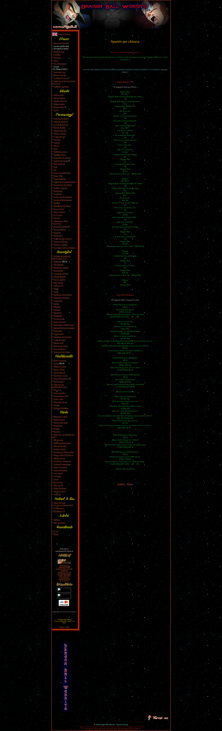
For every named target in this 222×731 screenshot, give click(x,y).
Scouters (57, 232)
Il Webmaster (59, 508)
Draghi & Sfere (60, 127)
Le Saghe (57, 476)
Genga (56, 304)
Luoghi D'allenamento (63, 200)
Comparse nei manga (62, 158)
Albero (56, 145)
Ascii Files (58, 482)
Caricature (58, 301)
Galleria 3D (58, 285)
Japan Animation (61, 470)
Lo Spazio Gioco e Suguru (64, 247)
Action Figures (60, 322)
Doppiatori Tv (59, 511)
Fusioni (57, 142)
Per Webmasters (60, 63)
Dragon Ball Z (59, 98)
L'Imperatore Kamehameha (65, 182)
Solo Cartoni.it (64, 577)
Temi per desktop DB (62, 378)
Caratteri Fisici (60, 155)
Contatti (57, 54)
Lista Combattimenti (62, 173)
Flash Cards (58, 399)
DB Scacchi (58, 440)
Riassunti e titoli (60, 416)
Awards (57, 428)
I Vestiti (57, 218)
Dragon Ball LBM (64, 575)
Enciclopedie (59, 319)
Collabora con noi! (61, 78)
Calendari (58, 331)
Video (59, 363)
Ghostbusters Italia (64, 574)
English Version (64, 34)
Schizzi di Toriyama (62, 352)
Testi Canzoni (59, 393)
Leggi (56, 531)
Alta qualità (58, 282)
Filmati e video (60, 366)
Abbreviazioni (59, 458)
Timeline (57, 494)
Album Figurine (60, 446)
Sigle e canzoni (60, 360)
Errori (56, 479)
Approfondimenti (61, 121)
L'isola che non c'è (64, 572)
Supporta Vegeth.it (61, 43)
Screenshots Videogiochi (64, 325)
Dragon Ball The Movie (63, 455)
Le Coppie (58, 215)
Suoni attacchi (60, 372)
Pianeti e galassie (61, 244)
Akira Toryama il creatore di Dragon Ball (62, 504)
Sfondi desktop (60, 276)
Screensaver (58, 381)
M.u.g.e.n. (58, 390)
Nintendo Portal (64, 567)
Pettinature (58, 191)
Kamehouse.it (64, 565)
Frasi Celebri (59, 209)
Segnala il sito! (60, 72)
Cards (56, 291)
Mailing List (59, 51)
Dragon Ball (59, 95)
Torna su (61, 627)
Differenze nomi (60, 152)
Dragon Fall (58, 343)
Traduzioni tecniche (62, 161)
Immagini (61, 261)
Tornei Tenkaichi (61, 241)
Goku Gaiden (59, 104)
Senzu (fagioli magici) (63, 238)
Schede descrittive (61, 118)
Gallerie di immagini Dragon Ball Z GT (61, 257)
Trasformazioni (60, 179)
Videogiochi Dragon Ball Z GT (59, 385)
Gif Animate (59, 264)
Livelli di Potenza (61, 124)
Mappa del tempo (61, 346)
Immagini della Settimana (64, 328)
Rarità (56, 288)
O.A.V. (56, 110)
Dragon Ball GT (60, 101)
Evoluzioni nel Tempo (63, 185)
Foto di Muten (60, 349)
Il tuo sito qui (64, 580)
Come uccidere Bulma (63, 197)
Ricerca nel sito (60, 75)
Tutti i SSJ (58, 176)
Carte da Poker (60, 340)
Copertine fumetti (61, 273)
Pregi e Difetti (59, 212)
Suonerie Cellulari (61, 86)
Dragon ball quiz (61, 422)
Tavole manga (59, 279)
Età (55, 170)
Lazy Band (58, 473)
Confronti (58, 194)
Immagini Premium (61, 298)
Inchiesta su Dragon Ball (64, 452)
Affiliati (57, 520)
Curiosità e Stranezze (62, 461)
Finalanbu (64, 570)
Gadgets (57, 310)
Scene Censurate (60, 467)
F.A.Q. (56, 60)
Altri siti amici (59, 523)
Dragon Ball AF (60, 107)
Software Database (61, 408)
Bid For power (59, 491)
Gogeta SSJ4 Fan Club (64, 569)
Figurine (57, 307)
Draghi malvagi (60, 130)
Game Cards (59, 334)
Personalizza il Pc (61, 396)
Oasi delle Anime (64, 579)
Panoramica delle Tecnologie (60, 222)
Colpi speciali (59, 136)
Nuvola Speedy (60, 229)
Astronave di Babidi (62, 226)
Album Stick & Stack (62, 443)
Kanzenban (58, 270)
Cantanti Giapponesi (62, 464)
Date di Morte (59, 164)
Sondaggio (58, 425)
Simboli (57, 203)
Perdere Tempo (60, 449)
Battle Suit (58, 235)
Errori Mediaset (60, 488)
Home (130, 484)
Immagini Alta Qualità (63, 294)
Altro (56, 148)
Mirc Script (58, 485)
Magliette (58, 313)
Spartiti (57, 405)
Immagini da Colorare (63, 337)
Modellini (58, 316)
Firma (56, 534)
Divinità (57, 139)
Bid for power (59, 419)
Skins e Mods (59, 369)
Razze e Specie (60, 133)
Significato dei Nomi (62, 206)
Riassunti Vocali (60, 402)
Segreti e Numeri (60, 188)
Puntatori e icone (61, 375)
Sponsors (57, 57)
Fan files (57, 431)
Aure (56, 167)
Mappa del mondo (61, 267)
